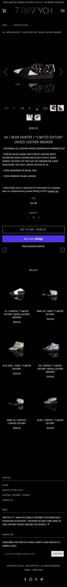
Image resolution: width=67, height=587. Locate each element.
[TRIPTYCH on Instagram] (30, 580)
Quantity (33, 213)
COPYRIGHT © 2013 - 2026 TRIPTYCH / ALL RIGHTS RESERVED (33, 566)
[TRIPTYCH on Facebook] (25, 580)
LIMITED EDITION (21, 25)
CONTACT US (7, 500)
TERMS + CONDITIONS (33, 570)
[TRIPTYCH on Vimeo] (41, 580)
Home (4, 25)
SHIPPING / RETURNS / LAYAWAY (16, 495)
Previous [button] (7, 71)
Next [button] (59, 71)
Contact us (53, 191)
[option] (33, 72)
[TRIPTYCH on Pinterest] (36, 580)
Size (34, 198)
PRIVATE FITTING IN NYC (12, 490)
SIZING (5, 485)
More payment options (33, 246)
